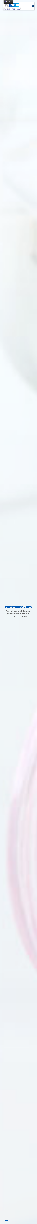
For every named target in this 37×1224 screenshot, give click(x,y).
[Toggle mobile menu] (33, 6)
